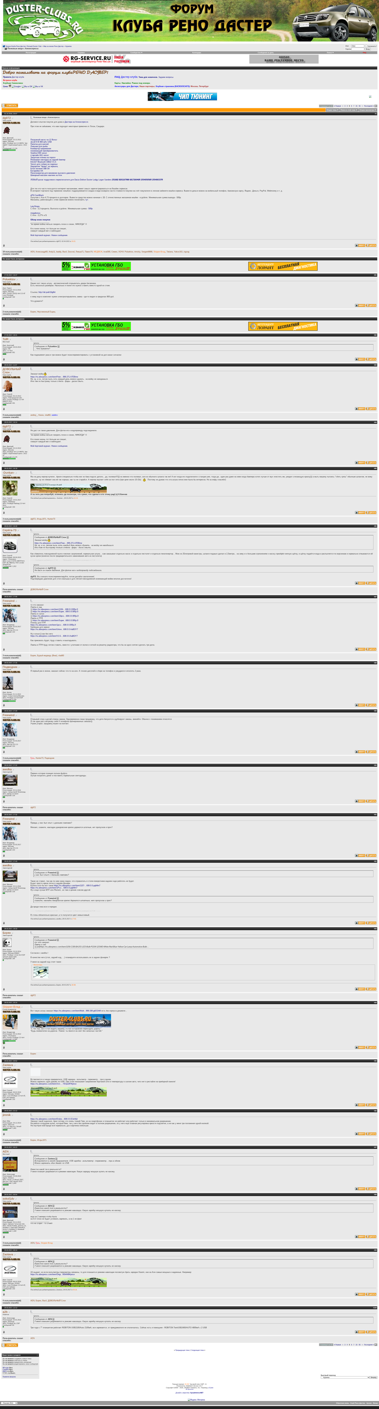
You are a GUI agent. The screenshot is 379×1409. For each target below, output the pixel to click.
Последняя (369, 106)
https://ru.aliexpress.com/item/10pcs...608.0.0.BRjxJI (56, 616)
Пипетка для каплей (39, 144)
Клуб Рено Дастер (357, 1403)
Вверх (375, 1403)
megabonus (35, 213)
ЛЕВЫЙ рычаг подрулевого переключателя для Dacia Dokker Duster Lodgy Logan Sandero (96, 180)
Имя (347, 46)
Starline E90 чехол (38, 153)
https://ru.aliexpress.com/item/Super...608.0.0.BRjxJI (55, 611)
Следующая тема (197, 1350)
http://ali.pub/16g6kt (47, 292)
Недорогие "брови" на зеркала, (44, 166)
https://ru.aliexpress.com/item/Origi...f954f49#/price (52, 1274)
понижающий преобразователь (44, 151)
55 (359, 106)
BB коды (6, 1368)
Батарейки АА (36, 171)
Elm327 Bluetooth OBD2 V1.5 (43, 162)
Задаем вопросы (156, 77)
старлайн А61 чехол (39, 155)
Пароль (348, 49)
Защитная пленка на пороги (42, 157)
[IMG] (5, 1371)
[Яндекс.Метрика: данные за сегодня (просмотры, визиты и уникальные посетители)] (196, 1400)
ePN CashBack (37, 195)
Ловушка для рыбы (39, 146)
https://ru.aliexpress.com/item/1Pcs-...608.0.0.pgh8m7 (53, 888)
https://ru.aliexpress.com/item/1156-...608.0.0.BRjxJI (55, 609)
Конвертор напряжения (40, 148)
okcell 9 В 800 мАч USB (41, 142)
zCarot (210, 1388)
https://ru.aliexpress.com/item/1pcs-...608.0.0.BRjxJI (53, 625)
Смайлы (6, 1369)
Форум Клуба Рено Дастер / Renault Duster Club (23, 46)
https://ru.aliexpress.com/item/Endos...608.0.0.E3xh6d (53, 1119)
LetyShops (35, 206)
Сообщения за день (266, 52)
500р (90, 208)
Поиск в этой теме (348, 110)
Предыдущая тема (182, 1350)
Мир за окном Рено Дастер (53, 46)
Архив (369, 1403)
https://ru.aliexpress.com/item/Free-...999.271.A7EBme (54, 377)
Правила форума (9, 1377)
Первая (337, 106)
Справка (81, 52)
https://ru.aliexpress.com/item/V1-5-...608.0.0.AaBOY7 (54, 636)
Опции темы (332, 110)
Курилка (68, 46)
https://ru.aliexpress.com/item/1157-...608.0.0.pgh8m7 (77, 885)
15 (356, 106)
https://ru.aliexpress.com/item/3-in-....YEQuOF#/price (53, 1084)
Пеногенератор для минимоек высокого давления (52, 173)
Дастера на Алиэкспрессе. (77, 122)
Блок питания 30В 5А (40, 168)
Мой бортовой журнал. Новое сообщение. (49, 235)
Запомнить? (372, 46)
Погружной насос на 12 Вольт (43, 140)
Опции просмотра (366, 110)
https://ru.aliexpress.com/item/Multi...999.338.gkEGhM (77, 1011)
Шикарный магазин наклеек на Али (46, 175)
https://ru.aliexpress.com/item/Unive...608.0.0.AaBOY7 (54, 629)
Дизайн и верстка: (183, 1393)
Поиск (329, 52)
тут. (87, 200)
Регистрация (31, 52)
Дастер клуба (13, 77)
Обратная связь (342, 1403)
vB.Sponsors (189, 1389)
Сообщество (135, 52)
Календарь (196, 52)
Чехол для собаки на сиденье (43, 164)
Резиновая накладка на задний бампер (47, 160)
